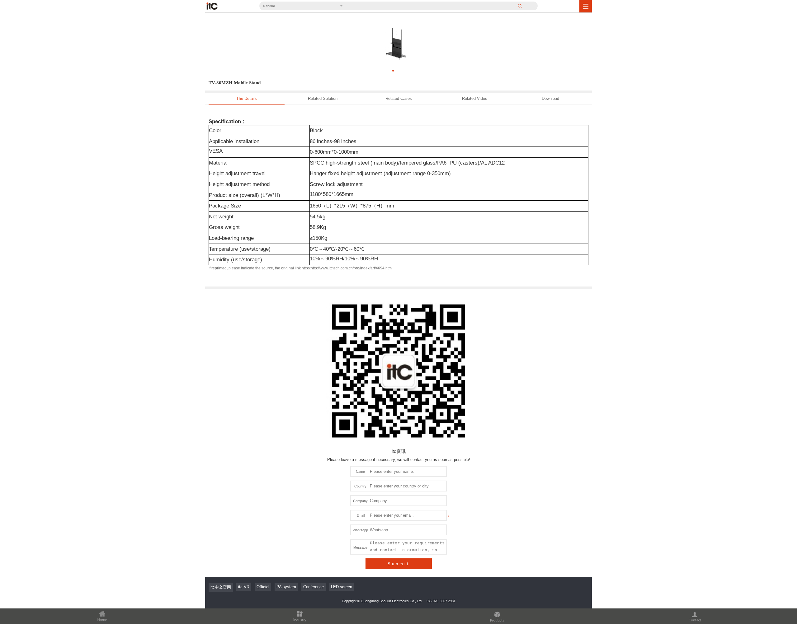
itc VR (243, 586)
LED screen (341, 586)
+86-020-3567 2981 (440, 601)
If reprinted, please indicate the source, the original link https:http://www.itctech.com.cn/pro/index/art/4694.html (301, 268)
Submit (399, 563)
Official (263, 586)
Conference (313, 586)
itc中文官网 (220, 587)
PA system (286, 586)
